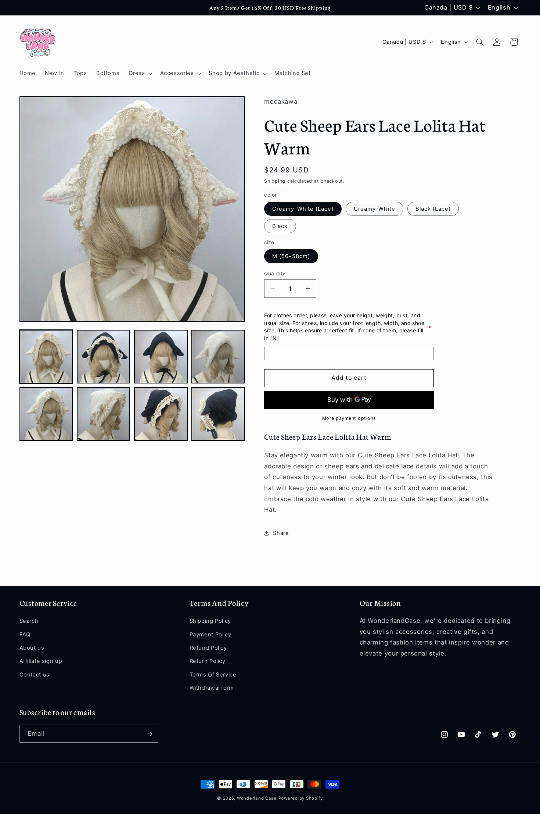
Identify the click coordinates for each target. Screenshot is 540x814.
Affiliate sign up (40, 661)
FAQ (24, 634)
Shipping (274, 180)
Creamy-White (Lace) (303, 208)
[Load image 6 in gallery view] (103, 414)
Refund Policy (208, 648)
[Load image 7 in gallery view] (161, 414)
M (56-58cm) (291, 256)
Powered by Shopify (300, 798)
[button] (139, 73)
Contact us (34, 674)
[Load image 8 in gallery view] (218, 414)
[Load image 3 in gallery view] (161, 356)
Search (29, 621)
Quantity (274, 273)
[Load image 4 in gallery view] (218, 356)
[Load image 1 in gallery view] (46, 356)
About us (31, 648)
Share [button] (281, 532)
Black (280, 225)
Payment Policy (210, 634)
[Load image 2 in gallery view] (103, 356)
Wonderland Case (257, 798)
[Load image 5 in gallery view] (46, 414)
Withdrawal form (212, 688)
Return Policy (208, 661)
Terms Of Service (213, 674)
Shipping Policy (210, 621)
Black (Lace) (433, 208)
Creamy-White (374, 208)
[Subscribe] (149, 734)
